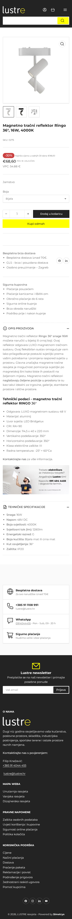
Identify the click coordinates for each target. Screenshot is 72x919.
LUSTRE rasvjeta (26, 914)
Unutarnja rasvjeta (15, 791)
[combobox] (36, 21)
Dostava (8, 862)
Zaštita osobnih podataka (20, 819)
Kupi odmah (36, 223)
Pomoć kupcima (14, 887)
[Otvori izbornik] (65, 10)
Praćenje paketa (14, 867)
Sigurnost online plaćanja (20, 829)
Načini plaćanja (13, 857)
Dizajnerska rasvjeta (16, 801)
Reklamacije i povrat (17, 872)
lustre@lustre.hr (14, 773)
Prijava (61, 690)
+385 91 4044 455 (14, 765)
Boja (6, 191)
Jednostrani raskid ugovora (21, 882)
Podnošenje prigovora (18, 877)
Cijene (7, 852)
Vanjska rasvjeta (14, 796)
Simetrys (58, 914)
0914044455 (23, 623)
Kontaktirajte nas (14, 459)
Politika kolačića (14, 834)
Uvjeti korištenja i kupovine (21, 824)
